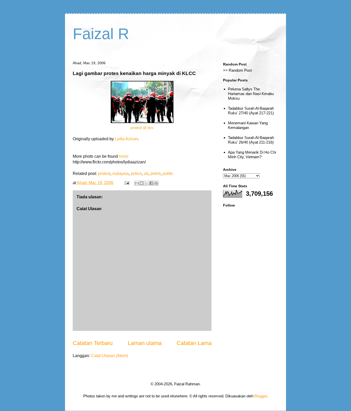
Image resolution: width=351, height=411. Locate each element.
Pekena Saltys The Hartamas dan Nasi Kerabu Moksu (251, 93)
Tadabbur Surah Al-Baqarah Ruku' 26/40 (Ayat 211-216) (251, 139)
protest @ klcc (142, 128)
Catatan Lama (194, 343)
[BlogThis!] (141, 183)
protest (104, 173)
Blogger (260, 396)
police (136, 173)
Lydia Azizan (126, 139)
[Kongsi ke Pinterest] (156, 183)
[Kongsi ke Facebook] (151, 183)
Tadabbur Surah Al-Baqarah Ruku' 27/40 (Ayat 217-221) (251, 110)
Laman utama (145, 343)
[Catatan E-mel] (126, 183)
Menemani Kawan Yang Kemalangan (248, 125)
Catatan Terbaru (93, 343)
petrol (155, 173)
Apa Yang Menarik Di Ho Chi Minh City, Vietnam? (252, 154)
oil (146, 173)
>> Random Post (237, 70)
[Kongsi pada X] (146, 183)
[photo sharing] (142, 121)
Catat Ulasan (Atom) (109, 355)
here (123, 156)
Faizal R (101, 33)
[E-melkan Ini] (136, 183)
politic (168, 173)
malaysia (120, 173)
